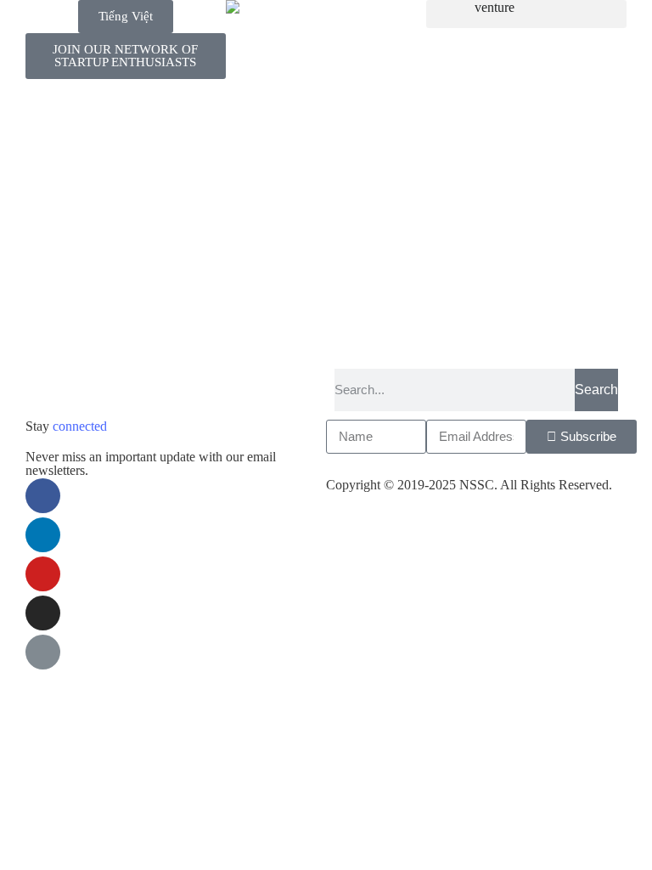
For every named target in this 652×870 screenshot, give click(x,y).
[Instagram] (42, 613)
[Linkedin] (42, 534)
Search (596, 389)
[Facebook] (42, 495)
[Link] (42, 652)
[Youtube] (42, 573)
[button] (526, 14)
